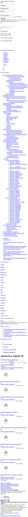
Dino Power (3, 272)
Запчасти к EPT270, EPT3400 (17, 202)
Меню (5, 64)
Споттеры (9, 230)
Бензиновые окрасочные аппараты (18, 87)
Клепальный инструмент (10, 234)
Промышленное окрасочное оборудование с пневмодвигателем (18, 83)
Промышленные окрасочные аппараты (16, 100)
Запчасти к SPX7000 (15, 222)
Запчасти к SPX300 (14, 221)
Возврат (6, 58)
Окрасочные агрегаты (15, 77)
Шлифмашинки (8, 104)
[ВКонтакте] (2, 500)
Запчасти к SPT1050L (15, 210)
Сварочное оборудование (10, 225)
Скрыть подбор (4, 364)
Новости (6, 55)
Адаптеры (9, 114)
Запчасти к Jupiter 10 (15, 161)
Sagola (2, 305)
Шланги (9, 127)
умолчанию (12, 367)
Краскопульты (7, 129)
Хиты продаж (7, 239)
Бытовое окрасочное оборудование (15, 76)
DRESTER (3, 274)
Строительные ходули (12, 156)
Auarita (2, 264)
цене (17, 367)
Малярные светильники (13, 144)
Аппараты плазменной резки (14, 226)
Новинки (6, 238)
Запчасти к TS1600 (14, 187)
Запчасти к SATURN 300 (16, 173)
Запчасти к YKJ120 (14, 190)
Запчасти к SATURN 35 (16, 175)
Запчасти (6, 158)
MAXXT (3, 300)
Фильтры (9, 126)
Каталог (6, 54)
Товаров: (3, 366)
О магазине (6, 59)
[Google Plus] (8, 500)
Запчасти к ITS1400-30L (16, 186)
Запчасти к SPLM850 (15, 208)
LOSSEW (3, 297)
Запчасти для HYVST (12, 198)
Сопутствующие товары (10, 141)
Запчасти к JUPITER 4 (15, 167)
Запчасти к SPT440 (14, 213)
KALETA (3, 295)
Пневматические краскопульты (14, 131)
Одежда (9, 148)
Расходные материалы (12, 149)
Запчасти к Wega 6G (15, 183)
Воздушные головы (12, 118)
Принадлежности (11, 227)
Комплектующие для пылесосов (18, 154)
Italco (2, 292)
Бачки (8, 115)
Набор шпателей (11, 135)
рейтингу (20, 367)
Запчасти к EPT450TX (15, 204)
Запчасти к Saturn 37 (15, 176)
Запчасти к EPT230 (14, 200)
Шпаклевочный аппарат (13, 138)
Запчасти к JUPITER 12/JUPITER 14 (10, 485)
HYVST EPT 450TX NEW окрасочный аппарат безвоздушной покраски (13, 252)
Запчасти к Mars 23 (14, 171)
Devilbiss (3, 269)
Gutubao (3, 282)
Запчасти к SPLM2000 (15, 206)
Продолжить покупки (6, 515)
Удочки (8, 125)
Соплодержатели (11, 123)
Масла (8, 121)
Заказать (3, 18)
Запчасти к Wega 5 (14, 181)
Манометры (10, 119)
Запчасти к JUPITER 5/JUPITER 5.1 (10, 484)
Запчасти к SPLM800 (15, 207)
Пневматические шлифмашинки (15, 107)
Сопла (8, 122)
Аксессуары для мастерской (11, 236)
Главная (6, 52)
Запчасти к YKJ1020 (15, 195)
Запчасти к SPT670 (14, 217)
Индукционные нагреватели (11, 231)
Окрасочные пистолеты (16, 79)
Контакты (6, 62)
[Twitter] (4, 500)
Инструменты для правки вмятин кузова (14, 233)
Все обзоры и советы (6, 339)
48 (10, 369)
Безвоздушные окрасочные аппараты (13, 75)
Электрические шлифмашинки (14, 106)
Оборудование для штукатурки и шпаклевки (15, 134)
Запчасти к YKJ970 (14, 196)
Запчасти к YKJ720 (14, 194)
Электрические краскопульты (14, 133)
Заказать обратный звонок (7, 50)
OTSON (3, 303)
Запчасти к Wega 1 (14, 179)
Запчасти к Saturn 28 (15, 172)
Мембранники (10, 94)
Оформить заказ (16, 515)
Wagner (2, 313)
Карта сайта (7, 497)
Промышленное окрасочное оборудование (14, 96)
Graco (2, 280)
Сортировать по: (5, 367)
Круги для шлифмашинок (16, 150)
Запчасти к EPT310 (14, 203)
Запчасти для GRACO (12, 223)
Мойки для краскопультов (13, 146)
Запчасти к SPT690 (14, 218)
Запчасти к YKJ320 (14, 191)
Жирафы (9, 108)
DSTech (2, 277)
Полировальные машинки (10, 140)
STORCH (3, 310)
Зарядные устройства (9, 95)
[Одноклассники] (6, 500)
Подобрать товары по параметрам (9, 359)
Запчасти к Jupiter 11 (15, 163)
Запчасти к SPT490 (14, 214)
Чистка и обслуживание (13, 157)
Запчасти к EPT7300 (15, 199)
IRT (1, 290)
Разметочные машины (9, 103)
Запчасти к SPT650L (15, 215)
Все (13, 369)
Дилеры (6, 61)
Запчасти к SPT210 (14, 211)
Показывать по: (5, 369)
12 (9, 369)
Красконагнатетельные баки (17, 102)
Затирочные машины (12, 110)
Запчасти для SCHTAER (13, 160)
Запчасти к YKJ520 (14, 192)
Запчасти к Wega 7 (14, 184)
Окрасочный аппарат (12, 137)
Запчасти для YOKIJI (12, 188)
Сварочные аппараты (12, 229)
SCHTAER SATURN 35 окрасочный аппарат (15, 246)
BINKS (2, 267)
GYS (2, 285)
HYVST (3, 287)
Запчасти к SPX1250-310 (16, 219)
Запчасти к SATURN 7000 (16, 177)
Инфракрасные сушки (12, 142)
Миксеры (9, 145)
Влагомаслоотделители (12, 117)
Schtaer (2, 308)
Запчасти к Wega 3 (14, 180)
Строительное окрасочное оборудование (17, 85)
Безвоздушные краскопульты (14, 130)
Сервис (5, 56)
